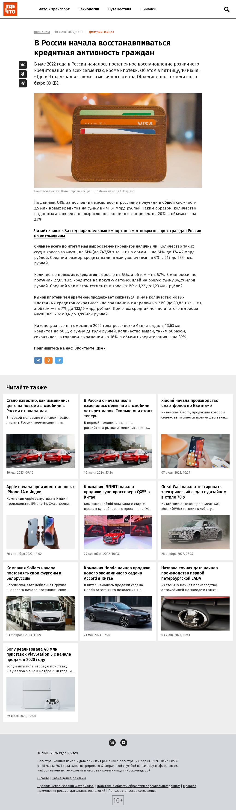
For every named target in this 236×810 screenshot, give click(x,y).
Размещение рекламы (69, 778)
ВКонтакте (84, 348)
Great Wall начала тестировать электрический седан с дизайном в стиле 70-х (193, 492)
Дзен (101, 348)
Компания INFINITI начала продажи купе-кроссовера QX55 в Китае (117, 492)
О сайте (43, 778)
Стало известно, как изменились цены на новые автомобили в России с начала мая (38, 405)
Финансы (148, 9)
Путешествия (119, 9)
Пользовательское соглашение (132, 791)
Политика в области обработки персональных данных (138, 786)
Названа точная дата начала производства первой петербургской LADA (189, 573)
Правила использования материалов (65, 786)
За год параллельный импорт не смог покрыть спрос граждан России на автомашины (117, 233)
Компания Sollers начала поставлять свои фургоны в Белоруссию (33, 573)
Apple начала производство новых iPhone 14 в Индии (40, 489)
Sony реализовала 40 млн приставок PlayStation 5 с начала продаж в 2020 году (38, 654)
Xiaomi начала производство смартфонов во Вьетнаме (189, 403)
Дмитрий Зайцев (101, 32)
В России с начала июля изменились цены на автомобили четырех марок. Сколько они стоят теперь (118, 408)
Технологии (89, 9)
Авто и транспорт (54, 9)
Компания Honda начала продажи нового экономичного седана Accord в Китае (117, 573)
